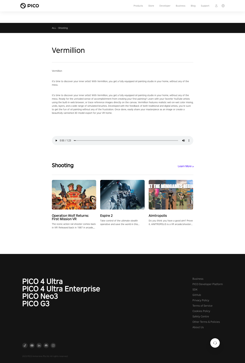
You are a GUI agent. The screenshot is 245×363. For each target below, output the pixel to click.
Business (180, 5)
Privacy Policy (200, 300)
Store (151, 5)
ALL (54, 27)
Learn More (185, 166)
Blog (193, 5)
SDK (195, 289)
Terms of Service (202, 305)
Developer (164, 5)
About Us (198, 327)
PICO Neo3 (40, 296)
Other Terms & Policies (206, 322)
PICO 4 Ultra (42, 281)
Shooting (63, 27)
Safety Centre (200, 316)
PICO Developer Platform (207, 284)
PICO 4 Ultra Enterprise (61, 288)
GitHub (196, 295)
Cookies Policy (201, 311)
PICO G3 (36, 303)
